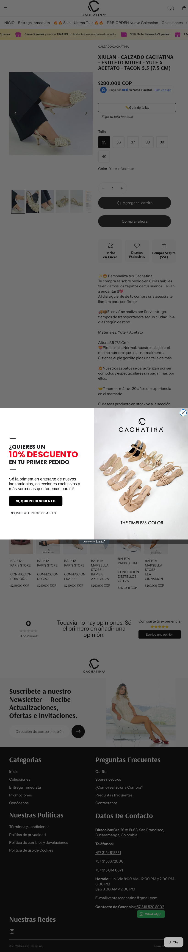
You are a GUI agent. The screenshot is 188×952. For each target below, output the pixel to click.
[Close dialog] (183, 413)
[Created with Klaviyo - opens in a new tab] (94, 541)
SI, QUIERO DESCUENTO (35, 501)
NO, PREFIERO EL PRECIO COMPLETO (33, 513)
